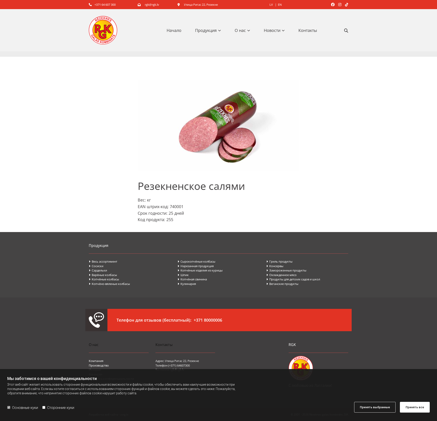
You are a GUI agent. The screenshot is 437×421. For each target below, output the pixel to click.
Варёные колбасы (103, 275)
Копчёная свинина (192, 279)
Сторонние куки (60, 408)
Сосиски (96, 266)
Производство (99, 365)
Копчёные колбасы (104, 279)
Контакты (307, 30)
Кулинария (187, 284)
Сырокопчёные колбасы (196, 261)
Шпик (183, 275)
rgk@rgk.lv (148, 5)
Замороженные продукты (286, 270)
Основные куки (25, 408)
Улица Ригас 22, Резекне (198, 5)
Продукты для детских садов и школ (293, 279)
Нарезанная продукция (196, 266)
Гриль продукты (279, 261)
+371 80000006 (208, 320)
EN (280, 5)
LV (271, 5)
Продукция (206, 30)
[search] (346, 30)
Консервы (275, 266)
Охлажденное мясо (281, 275)
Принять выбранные (375, 407)
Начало (174, 30)
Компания (96, 361)
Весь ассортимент (103, 261)
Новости (272, 30)
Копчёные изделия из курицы (200, 270)
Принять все (415, 407)
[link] (210, 30)
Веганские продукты (282, 284)
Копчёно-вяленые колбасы (109, 284)
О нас (240, 30)
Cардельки (98, 270)
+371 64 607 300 (102, 5)
